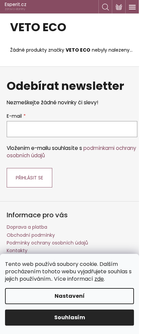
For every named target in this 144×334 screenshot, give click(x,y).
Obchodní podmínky (31, 235)
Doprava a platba (27, 227)
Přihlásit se (29, 177)
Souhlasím (69, 317)
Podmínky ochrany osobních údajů (47, 242)
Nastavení (70, 296)
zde (99, 279)
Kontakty (17, 250)
